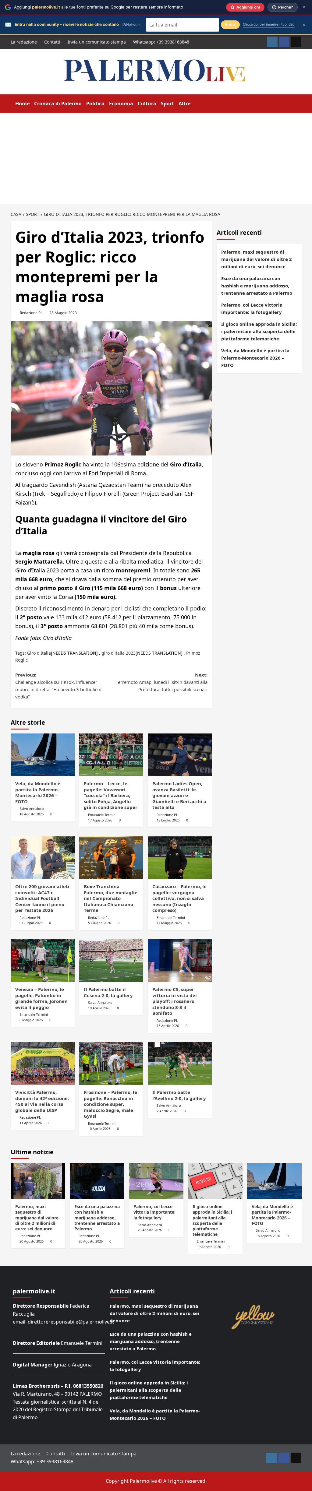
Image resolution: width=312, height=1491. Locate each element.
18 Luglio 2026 (168, 820)
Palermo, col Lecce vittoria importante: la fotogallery (251, 308)
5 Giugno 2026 (99, 922)
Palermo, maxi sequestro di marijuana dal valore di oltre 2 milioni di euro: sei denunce (256, 259)
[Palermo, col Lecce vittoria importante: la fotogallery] (156, 1181)
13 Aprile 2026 (168, 1025)
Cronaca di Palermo (58, 103)
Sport (167, 103)
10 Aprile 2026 (99, 1128)
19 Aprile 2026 (99, 1008)
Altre (184, 103)
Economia (121, 103)
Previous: (59, 686)
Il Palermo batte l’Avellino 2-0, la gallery (179, 1095)
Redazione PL (31, 312)
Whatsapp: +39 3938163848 (161, 42)
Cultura (147, 103)
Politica (95, 103)
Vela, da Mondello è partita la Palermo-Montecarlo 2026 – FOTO (37, 792)
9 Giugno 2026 (31, 922)
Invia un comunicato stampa (97, 42)
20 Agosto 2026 (32, 1241)
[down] (194, 104)
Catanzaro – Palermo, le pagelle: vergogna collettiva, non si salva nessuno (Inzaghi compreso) (179, 898)
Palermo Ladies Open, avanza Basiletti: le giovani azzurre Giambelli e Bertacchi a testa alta (179, 795)
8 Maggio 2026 (31, 1020)
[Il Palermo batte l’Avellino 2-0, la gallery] (180, 1063)
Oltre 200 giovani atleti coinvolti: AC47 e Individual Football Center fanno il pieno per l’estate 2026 (42, 898)
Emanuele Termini (102, 814)
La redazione (24, 42)
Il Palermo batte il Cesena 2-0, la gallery (108, 992)
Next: (161, 682)
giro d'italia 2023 (118, 653)
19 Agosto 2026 (209, 1246)
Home (22, 103)
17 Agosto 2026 (100, 820)
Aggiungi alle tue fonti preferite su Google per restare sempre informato (98, 7)
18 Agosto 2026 (32, 814)
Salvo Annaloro (32, 808)
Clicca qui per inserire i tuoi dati (269, 24)
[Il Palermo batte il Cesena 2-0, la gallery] (111, 960)
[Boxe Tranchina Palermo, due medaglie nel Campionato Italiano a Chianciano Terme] (111, 857)
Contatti (52, 42)
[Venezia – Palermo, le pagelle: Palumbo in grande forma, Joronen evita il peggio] (43, 960)
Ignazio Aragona (73, 1364)
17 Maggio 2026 (169, 922)
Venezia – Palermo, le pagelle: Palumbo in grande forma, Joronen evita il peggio (41, 998)
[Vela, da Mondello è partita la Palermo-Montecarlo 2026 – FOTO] (43, 754)
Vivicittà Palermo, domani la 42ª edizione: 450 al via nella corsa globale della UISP (42, 1101)
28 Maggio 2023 (63, 312)
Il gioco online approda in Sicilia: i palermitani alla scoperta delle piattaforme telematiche (259, 331)
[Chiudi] (304, 7)
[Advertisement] (156, 158)
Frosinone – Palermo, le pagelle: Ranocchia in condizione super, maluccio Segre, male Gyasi (110, 1104)
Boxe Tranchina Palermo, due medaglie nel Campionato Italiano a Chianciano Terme (110, 898)
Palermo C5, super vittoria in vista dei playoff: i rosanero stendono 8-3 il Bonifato (174, 1001)
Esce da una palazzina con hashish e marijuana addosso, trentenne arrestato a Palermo (256, 285)
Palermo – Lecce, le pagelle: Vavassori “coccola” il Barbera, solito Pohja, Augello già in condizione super (110, 795)
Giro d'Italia (39, 653)
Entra (230, 24)
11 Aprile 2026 (31, 1122)
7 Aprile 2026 (167, 1111)
